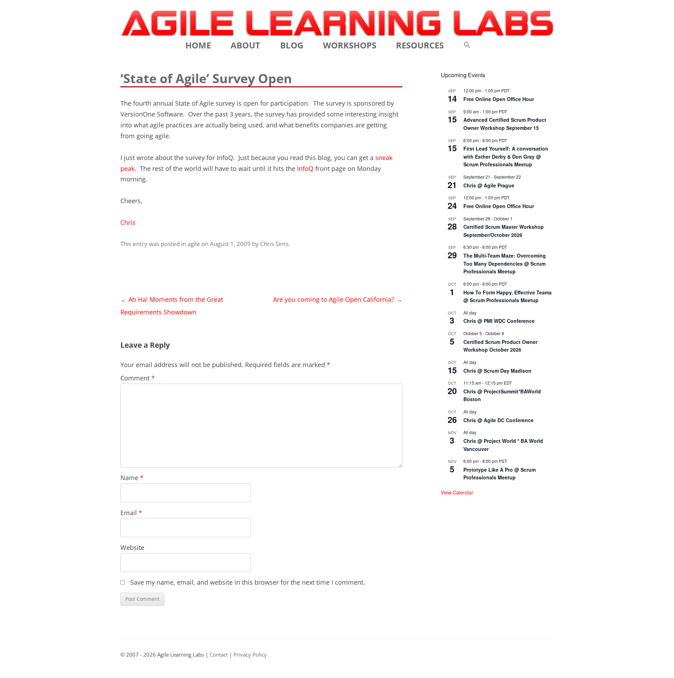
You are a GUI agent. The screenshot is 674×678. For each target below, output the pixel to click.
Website (132, 547)
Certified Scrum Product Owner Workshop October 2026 (500, 345)
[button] (467, 45)
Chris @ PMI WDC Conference (499, 320)
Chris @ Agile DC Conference (498, 420)
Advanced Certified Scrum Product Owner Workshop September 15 (504, 123)
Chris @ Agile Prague (488, 185)
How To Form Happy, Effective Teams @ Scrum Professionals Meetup (507, 296)
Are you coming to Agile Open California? (337, 299)
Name (132, 477)
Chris (128, 222)
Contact (219, 654)
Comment (137, 378)
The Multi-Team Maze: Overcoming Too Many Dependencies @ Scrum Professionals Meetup (504, 263)
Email (131, 512)
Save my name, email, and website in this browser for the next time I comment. (247, 582)
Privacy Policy (250, 654)
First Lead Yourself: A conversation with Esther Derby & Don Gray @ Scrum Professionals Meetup (505, 156)
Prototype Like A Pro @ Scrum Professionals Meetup (499, 473)
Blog (291, 45)
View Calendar (457, 492)
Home (198, 45)
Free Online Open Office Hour (498, 98)
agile (193, 244)
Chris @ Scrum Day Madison (497, 370)
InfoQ (305, 168)
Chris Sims (274, 244)
